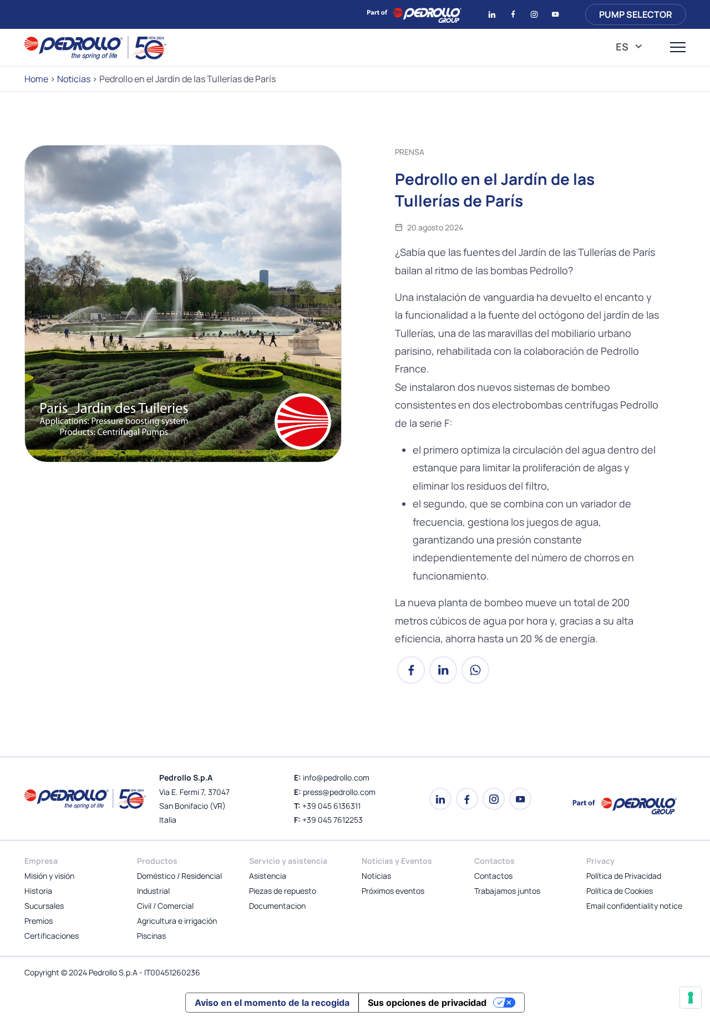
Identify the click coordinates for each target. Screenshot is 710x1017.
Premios (38, 920)
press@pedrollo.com (339, 792)
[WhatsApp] (475, 675)
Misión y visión (49, 875)
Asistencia (267, 875)
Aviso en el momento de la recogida (272, 1002)
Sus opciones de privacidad (427, 1002)
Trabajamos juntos (507, 890)
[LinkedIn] (443, 675)
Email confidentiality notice (634, 905)
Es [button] (623, 46)
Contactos (493, 875)
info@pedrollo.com (336, 777)
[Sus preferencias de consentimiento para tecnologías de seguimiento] (690, 997)
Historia (38, 890)
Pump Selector (635, 14)
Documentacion (277, 905)
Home (36, 79)
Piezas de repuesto (282, 890)
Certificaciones (51, 935)
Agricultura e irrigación (177, 920)
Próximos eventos (393, 890)
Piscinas (151, 935)
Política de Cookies (619, 890)
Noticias (73, 79)
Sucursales (44, 905)
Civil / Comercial (165, 905)
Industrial (153, 890)
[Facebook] (411, 675)
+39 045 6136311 (331, 805)
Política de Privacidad (623, 875)
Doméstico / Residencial (179, 875)
